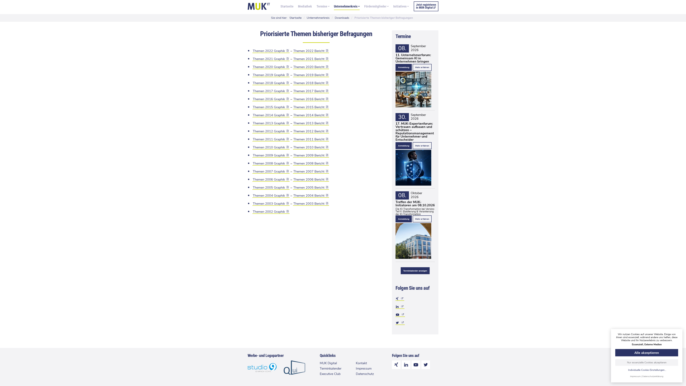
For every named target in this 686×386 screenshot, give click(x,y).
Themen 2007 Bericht (308, 171)
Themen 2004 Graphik (269, 195)
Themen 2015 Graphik (269, 107)
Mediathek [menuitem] (305, 6)
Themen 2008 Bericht (308, 163)
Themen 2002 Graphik (269, 212)
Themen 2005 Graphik (269, 187)
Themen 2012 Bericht (308, 131)
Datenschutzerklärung (652, 376)
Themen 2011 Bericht (308, 139)
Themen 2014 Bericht (308, 115)
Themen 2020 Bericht (308, 67)
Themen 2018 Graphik (269, 83)
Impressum (635, 376)
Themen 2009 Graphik (269, 155)
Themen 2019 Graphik (269, 75)
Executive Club (330, 374)
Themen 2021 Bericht (308, 59)
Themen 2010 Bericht (308, 147)
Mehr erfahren (422, 67)
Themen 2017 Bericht (308, 91)
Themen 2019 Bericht (308, 75)
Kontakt (361, 363)
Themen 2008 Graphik (269, 163)
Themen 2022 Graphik (269, 51)
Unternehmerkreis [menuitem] (345, 6)
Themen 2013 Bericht (308, 123)
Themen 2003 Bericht (308, 203)
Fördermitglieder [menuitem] (375, 6)
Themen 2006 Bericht (308, 179)
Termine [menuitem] (322, 6)
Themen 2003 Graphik (269, 203)
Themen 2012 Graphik (269, 131)
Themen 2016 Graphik (269, 99)
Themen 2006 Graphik (269, 179)
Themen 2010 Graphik (269, 147)
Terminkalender (330, 368)
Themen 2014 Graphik (269, 115)
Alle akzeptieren (646, 353)
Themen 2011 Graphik (269, 139)
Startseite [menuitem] (287, 6)
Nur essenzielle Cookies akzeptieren (647, 362)
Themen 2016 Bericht (308, 99)
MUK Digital (328, 363)
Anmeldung (403, 67)
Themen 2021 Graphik (269, 59)
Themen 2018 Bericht (308, 83)
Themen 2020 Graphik (269, 67)
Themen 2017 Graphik (269, 91)
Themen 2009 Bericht (308, 155)
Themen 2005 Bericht (308, 187)
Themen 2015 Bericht (308, 107)
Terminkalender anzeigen (415, 270)
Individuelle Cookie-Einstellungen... (647, 370)
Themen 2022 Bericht (308, 51)
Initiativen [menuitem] (400, 6)
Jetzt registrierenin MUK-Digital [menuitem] (426, 6)
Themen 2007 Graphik (269, 171)
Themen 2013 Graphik (269, 123)
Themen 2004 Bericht (308, 195)
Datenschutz (365, 374)
